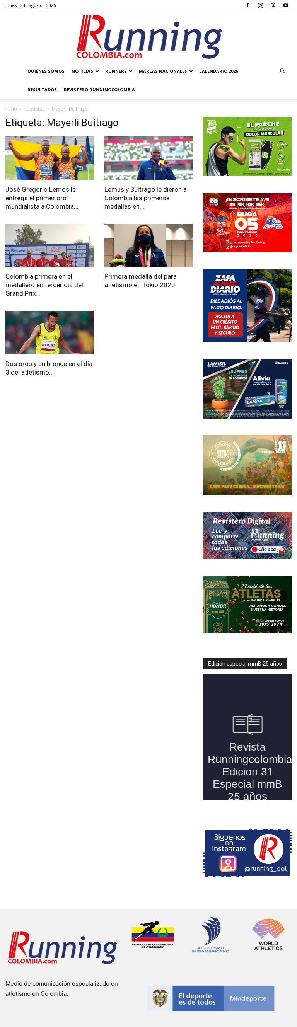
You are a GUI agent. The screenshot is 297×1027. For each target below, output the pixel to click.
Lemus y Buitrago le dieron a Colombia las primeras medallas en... (145, 198)
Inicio (11, 109)
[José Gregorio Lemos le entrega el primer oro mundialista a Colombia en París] (49, 158)
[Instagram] (260, 5)
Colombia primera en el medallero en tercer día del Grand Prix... (44, 285)
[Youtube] (286, 5)
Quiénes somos (46, 71)
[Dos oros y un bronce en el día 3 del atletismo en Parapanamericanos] (49, 332)
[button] (282, 71)
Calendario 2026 (218, 71)
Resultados (42, 89)
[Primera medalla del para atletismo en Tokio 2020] (148, 245)
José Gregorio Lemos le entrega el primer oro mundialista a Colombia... (42, 198)
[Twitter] (273, 5)
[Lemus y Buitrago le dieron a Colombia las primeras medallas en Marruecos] (148, 158)
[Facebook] (247, 5)
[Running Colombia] (148, 37)
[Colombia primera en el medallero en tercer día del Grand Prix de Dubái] (49, 245)
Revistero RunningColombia (99, 89)
